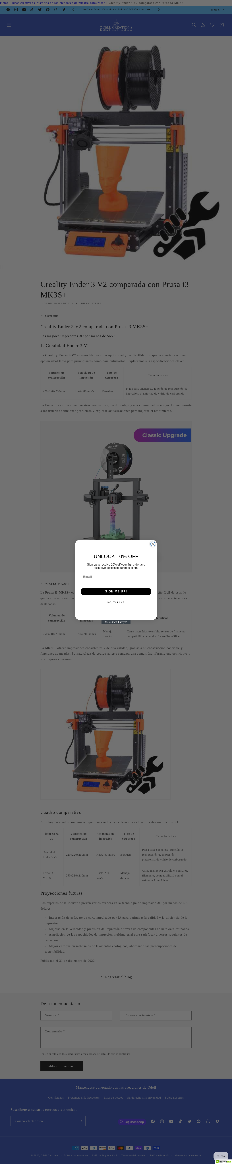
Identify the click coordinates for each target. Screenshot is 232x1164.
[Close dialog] (153, 544)
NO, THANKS (116, 602)
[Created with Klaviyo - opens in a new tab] (116, 622)
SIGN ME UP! (116, 591)
